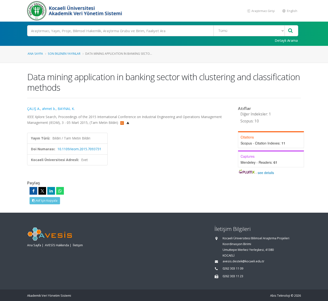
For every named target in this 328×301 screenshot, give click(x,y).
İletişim (78, 245)
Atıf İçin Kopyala (46, 201)
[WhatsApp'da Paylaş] (60, 191)
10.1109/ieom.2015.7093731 (79, 149)
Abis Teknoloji (280, 296)
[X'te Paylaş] (42, 191)
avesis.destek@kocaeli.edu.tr (243, 261)
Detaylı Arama (286, 40)
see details (266, 172)
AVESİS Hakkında (57, 245)
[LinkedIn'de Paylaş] (51, 191)
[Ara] (290, 30)
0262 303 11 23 (233, 276)
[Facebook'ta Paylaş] (33, 191)
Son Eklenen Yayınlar (64, 53)
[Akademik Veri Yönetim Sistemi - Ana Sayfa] (37, 11)
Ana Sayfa (35, 53)
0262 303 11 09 (233, 268)
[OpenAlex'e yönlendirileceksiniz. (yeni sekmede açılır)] (128, 122)
